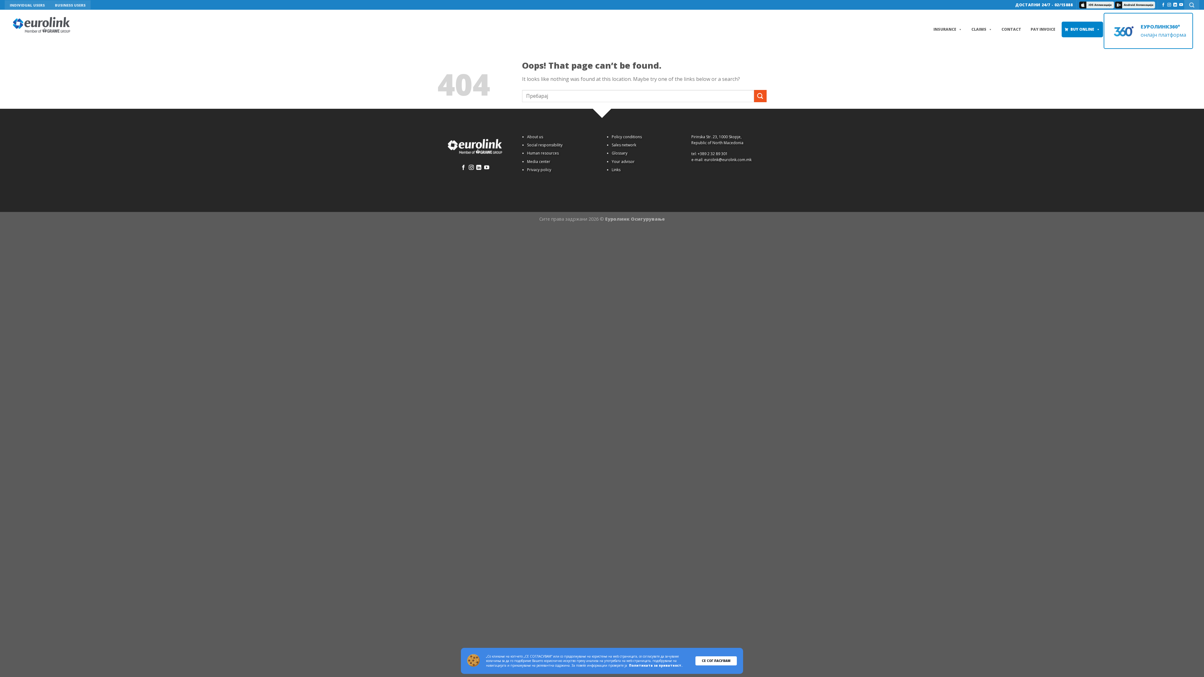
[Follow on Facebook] (1163, 5)
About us (535, 136)
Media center (538, 161)
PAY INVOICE (1043, 29)
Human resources (543, 153)
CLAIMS (978, 29)
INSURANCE (944, 29)
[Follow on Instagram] (1169, 5)
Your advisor (623, 161)
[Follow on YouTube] (1181, 5)
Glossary (619, 153)
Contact (1011, 29)
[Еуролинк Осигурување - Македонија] (42, 25)
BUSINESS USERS (70, 5)
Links (616, 169)
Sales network (624, 145)
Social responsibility (544, 145)
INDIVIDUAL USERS (27, 5)
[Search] (1191, 5)
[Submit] (760, 96)
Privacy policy (539, 169)
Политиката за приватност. (655, 665)
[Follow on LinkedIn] (1175, 5)
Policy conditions (627, 136)
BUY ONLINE (1082, 29)
